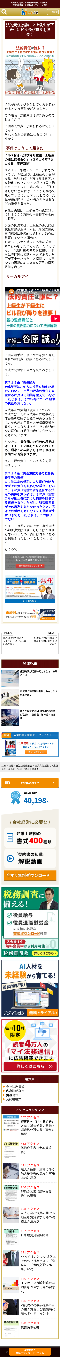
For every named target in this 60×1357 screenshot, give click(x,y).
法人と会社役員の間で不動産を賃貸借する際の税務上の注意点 (38, 1217)
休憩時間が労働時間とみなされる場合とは (38, 673)
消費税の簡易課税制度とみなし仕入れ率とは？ (38, 693)
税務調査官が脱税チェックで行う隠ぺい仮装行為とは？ (14, 641)
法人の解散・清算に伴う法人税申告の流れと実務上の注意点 (38, 1173)
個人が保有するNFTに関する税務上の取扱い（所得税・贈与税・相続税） (38, 714)
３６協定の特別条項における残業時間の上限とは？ (45, 641)
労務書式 (12, 1095)
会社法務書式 (15, 1086)
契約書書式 (13, 1099)
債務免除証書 (30, 1327)
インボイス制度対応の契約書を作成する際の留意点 (38, 1287)
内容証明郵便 (15, 1091)
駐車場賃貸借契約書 (34, 1235)
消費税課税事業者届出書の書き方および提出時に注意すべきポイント (38, 1309)
